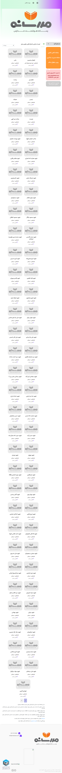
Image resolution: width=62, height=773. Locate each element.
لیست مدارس (33, 721)
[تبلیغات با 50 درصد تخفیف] (53, 84)
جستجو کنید (57, 44)
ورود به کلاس (27, 3)
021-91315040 (14, 733)
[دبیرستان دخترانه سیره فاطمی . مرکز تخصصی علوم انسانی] (53, 74)
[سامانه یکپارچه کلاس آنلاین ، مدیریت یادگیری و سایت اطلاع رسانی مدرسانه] (53, 58)
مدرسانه (43, 718)
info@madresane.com (14, 735)
